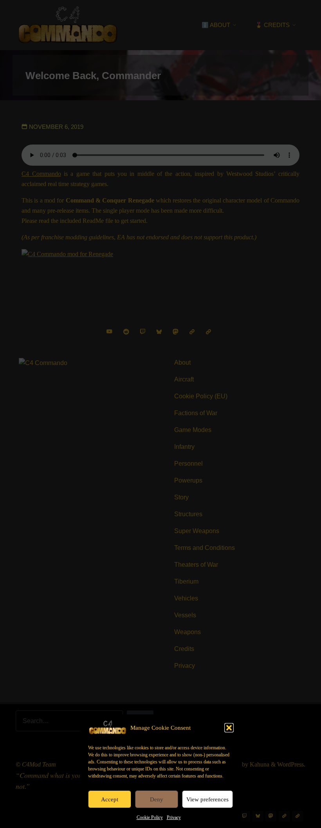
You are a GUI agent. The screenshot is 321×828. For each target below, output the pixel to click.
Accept (109, 799)
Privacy (174, 817)
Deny (156, 799)
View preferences (207, 799)
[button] (229, 728)
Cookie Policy (150, 817)
